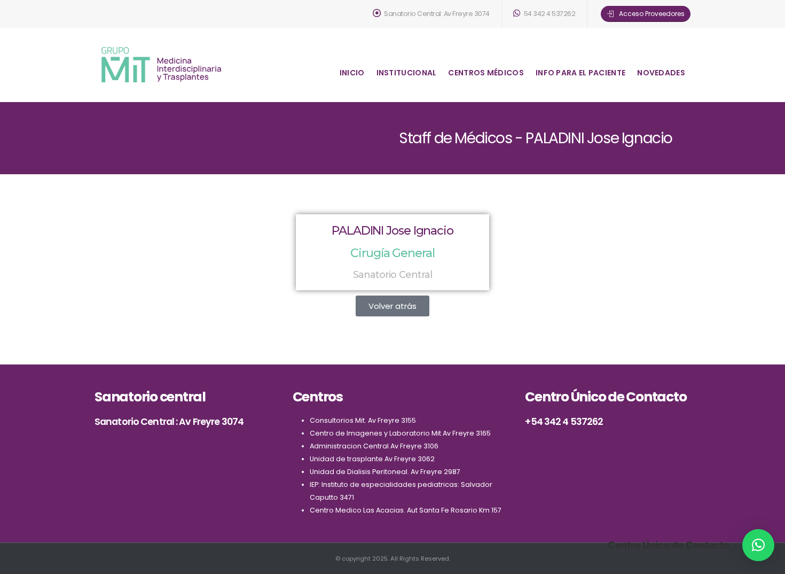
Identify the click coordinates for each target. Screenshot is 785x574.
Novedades (661, 72)
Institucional (406, 72)
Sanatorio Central (393, 275)
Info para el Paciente (580, 72)
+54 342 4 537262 (564, 421)
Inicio (352, 72)
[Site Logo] (161, 64)
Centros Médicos (486, 72)
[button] (392, 306)
